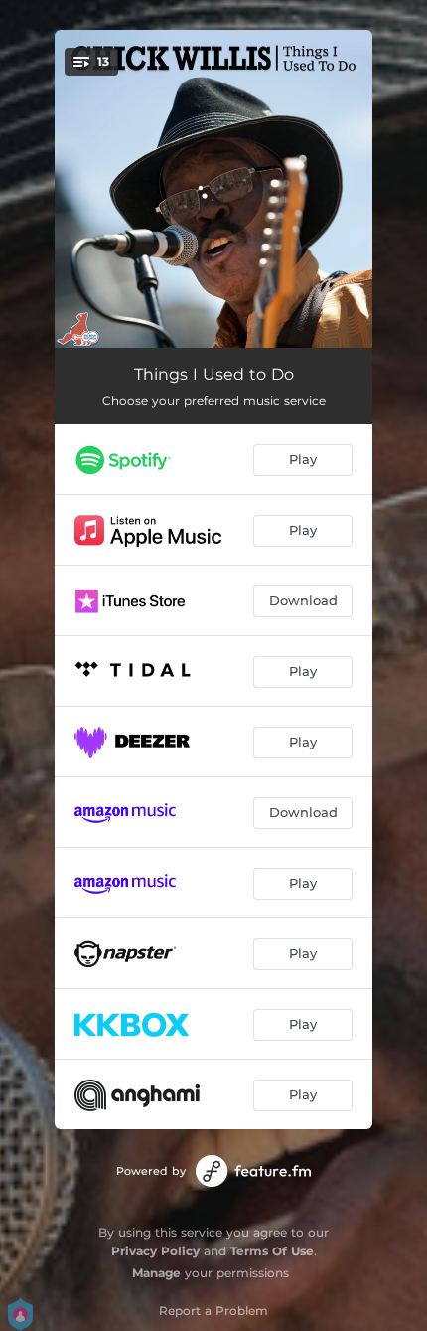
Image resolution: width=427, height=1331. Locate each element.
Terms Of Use (272, 1251)
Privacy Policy (155, 1251)
